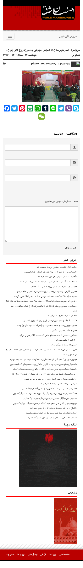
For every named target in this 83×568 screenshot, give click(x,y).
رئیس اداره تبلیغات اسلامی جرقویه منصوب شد (56, 267)
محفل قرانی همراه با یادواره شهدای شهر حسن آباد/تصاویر (51, 418)
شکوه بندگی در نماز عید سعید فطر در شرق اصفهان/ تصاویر (50, 413)
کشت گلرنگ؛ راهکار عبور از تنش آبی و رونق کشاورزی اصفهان (50, 320)
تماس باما (10, 554)
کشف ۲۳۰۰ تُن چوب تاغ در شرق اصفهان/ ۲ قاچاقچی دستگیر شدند (47, 282)
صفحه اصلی (64, 554)
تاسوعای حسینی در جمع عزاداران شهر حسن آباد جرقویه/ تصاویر (49, 389)
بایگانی (43, 554)
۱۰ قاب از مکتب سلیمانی (65, 340)
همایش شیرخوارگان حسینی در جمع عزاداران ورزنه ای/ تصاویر (50, 398)
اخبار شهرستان (61, 49)
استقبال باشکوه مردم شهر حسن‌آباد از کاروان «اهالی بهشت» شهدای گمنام (44, 369)
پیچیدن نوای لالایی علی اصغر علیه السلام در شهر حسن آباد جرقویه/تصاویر (44, 403)
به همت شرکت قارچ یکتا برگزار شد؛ (61, 316)
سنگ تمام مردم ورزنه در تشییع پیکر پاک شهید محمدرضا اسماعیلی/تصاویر (44, 393)
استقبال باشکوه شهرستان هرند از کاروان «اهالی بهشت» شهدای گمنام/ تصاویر (43, 364)
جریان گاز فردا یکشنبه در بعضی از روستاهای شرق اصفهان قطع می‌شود (46, 291)
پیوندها (52, 554)
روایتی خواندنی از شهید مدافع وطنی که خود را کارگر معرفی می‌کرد (47, 335)
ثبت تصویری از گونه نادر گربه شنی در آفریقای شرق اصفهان (50, 272)
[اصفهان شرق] (41, 15)
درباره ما (21, 554)
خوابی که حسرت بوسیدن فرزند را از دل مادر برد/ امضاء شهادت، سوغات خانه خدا (41, 301)
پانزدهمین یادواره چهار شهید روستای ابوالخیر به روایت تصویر (50, 379)
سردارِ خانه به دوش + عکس (64, 330)
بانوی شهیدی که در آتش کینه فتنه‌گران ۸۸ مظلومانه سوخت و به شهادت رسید (43, 359)
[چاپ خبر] (4, 63)
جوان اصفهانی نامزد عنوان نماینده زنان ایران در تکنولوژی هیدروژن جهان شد (44, 374)
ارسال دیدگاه (70, 248)
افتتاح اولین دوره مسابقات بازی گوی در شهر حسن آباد (53, 408)
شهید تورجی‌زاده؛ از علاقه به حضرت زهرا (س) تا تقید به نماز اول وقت (46, 325)
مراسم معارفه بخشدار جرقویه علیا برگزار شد (57, 384)
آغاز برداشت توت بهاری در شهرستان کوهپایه (57, 277)
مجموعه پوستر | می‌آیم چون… (63, 345)
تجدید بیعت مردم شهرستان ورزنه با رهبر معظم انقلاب (53, 287)
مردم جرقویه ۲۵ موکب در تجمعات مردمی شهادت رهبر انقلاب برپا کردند (45, 296)
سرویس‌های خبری (68, 36)
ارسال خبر (32, 554)
